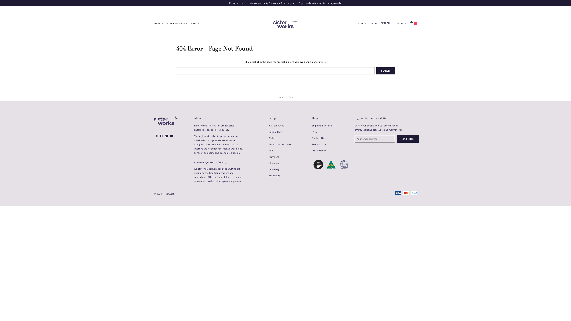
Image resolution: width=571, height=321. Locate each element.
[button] (318, 165)
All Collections (276, 125)
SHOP (157, 23)
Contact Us (318, 138)
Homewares (275, 163)
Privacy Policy (319, 150)
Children (273, 138)
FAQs (314, 131)
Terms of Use (319, 144)
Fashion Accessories (280, 144)
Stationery (274, 175)
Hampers (274, 156)
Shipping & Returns (322, 125)
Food (271, 150)
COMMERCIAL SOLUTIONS (182, 23)
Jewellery (274, 169)
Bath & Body (275, 131)
